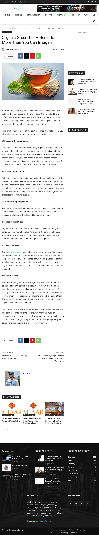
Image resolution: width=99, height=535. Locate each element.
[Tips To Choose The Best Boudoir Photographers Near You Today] (72, 111)
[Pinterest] (32, 56)
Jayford (10, 49)
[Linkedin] (92, 1)
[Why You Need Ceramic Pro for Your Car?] (6, 458)
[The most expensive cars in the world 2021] (6, 476)
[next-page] (7, 429)
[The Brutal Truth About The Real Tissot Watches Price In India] (72, 82)
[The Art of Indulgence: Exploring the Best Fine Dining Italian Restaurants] (54, 409)
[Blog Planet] (19, 8)
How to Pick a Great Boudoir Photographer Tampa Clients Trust (86, 101)
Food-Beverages (14, 28)
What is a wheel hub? (19, 465)
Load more (82, 120)
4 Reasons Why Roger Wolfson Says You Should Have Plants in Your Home (50, 358)
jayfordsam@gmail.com (45, 521)
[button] (94, 21)
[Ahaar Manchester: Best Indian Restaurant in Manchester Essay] (33, 409)
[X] (95, 1)
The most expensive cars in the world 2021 (21, 475)
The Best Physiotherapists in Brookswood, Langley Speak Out (87, 92)
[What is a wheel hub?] (6, 467)
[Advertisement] (82, 46)
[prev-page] (3, 429)
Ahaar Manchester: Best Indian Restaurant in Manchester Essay (32, 421)
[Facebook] (88, 1)
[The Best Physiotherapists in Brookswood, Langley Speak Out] (72, 91)
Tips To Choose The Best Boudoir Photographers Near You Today (87, 111)
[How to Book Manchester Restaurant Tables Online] (11, 409)
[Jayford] (3, 49)
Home (4, 28)
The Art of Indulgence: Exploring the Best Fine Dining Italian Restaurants (54, 421)
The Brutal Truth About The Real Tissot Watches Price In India (87, 82)
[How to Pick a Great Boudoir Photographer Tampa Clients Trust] (72, 101)
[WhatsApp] (38, 56)
